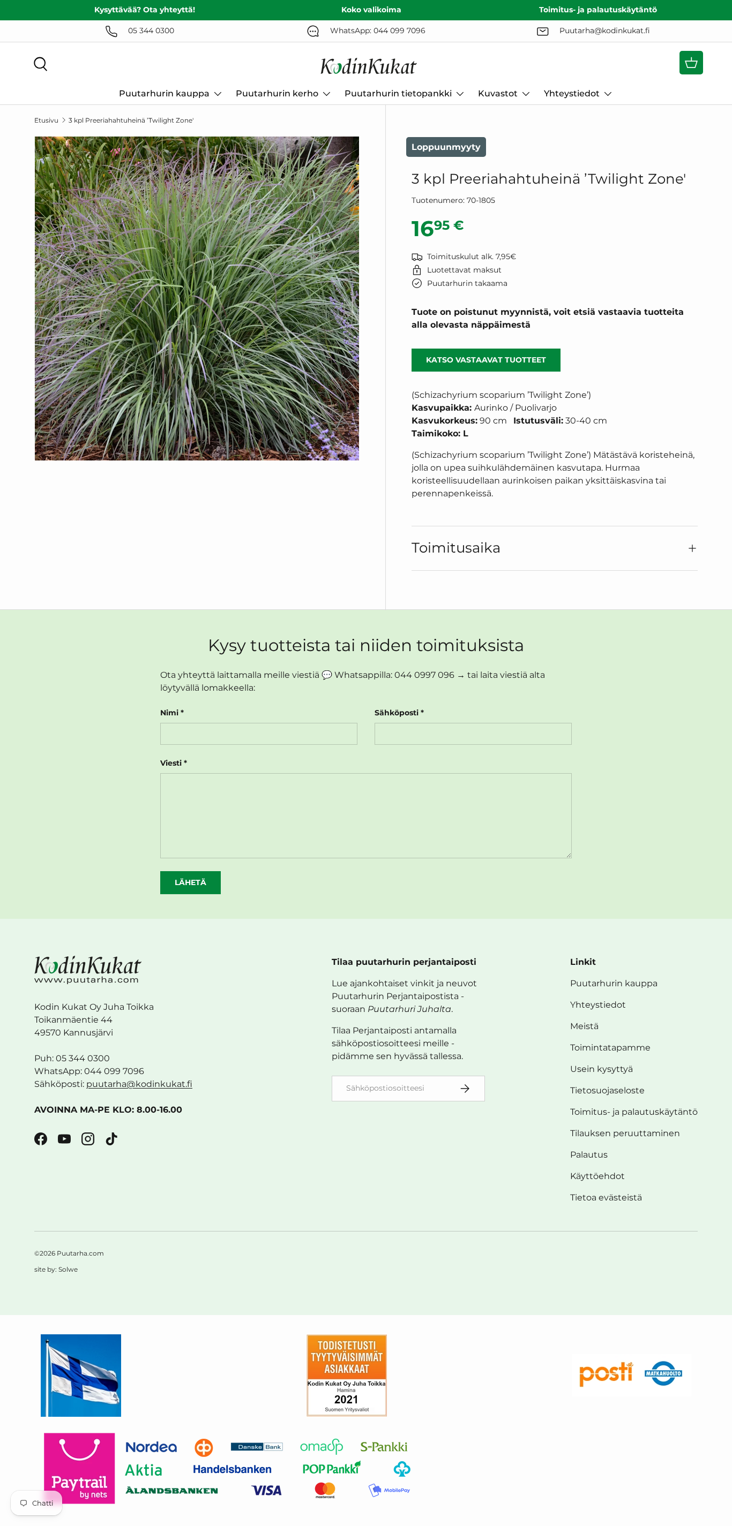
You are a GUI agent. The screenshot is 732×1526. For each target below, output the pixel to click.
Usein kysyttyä (601, 1069)
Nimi (169, 712)
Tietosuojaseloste (607, 1090)
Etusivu (46, 120)
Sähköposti (397, 712)
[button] (691, 62)
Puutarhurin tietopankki (398, 93)
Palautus (589, 1155)
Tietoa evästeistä (606, 1197)
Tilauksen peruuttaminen (625, 1133)
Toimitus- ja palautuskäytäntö (634, 1112)
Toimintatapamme (610, 1047)
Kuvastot (498, 93)
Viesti (171, 763)
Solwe (68, 1269)
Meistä (584, 1026)
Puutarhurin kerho (277, 93)
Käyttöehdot (597, 1176)
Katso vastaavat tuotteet (486, 360)
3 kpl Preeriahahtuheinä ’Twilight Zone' (131, 120)
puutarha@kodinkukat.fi (139, 1084)
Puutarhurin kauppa (164, 93)
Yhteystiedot (572, 93)
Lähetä (190, 882)
